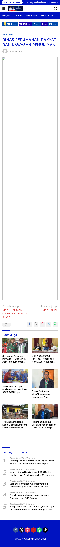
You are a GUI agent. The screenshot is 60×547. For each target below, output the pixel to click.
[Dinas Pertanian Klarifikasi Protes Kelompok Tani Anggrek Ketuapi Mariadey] (45, 378)
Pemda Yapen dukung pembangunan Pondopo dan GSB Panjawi (29, 496)
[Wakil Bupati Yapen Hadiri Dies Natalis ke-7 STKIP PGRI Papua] (15, 376)
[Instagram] (27, 530)
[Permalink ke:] (5, 51)
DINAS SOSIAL (49, 308)
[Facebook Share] (29, 324)
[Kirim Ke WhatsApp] (55, 324)
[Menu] (4, 8)
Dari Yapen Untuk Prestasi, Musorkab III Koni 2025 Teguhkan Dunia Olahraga (43, 358)
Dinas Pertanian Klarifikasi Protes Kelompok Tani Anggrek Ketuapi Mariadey (41, 394)
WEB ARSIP (7, 34)
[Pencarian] (56, 8)
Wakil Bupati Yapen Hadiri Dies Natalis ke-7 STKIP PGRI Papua (14, 389)
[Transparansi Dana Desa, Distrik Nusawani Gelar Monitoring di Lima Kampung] (15, 411)
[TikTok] (45, 530)
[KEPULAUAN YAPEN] (15, 8)
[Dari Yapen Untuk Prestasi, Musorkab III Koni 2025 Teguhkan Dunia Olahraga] (45, 345)
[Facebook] (15, 530)
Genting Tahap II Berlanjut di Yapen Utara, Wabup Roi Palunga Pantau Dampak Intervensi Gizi (32, 462)
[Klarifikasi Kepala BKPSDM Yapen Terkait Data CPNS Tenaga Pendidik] (45, 411)
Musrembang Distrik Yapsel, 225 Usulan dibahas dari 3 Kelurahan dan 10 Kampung (32, 473)
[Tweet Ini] (36, 324)
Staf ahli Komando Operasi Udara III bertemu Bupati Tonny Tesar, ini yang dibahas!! (29, 485)
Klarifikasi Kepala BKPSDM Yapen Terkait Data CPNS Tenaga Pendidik (44, 424)
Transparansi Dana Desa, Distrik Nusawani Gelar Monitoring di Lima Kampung (14, 424)
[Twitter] (21, 530)
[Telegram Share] (48, 324)
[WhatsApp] (39, 530)
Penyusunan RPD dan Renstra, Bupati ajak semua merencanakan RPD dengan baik (32, 508)
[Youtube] (33, 530)
